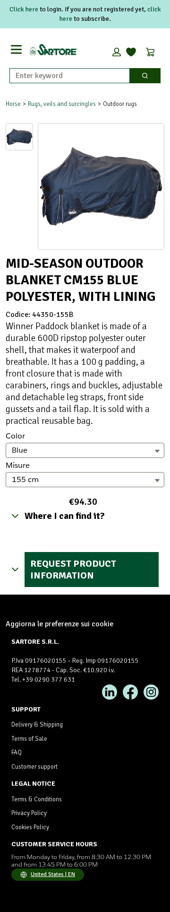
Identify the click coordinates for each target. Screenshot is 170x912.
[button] (116, 52)
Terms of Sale (29, 739)
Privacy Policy (29, 813)
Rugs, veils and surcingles (62, 104)
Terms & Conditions (36, 799)
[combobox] (66, 76)
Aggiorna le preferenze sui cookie (59, 624)
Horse (13, 104)
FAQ (16, 752)
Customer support (34, 767)
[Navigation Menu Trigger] (16, 49)
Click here (23, 9)
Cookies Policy (30, 827)
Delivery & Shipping (37, 724)
